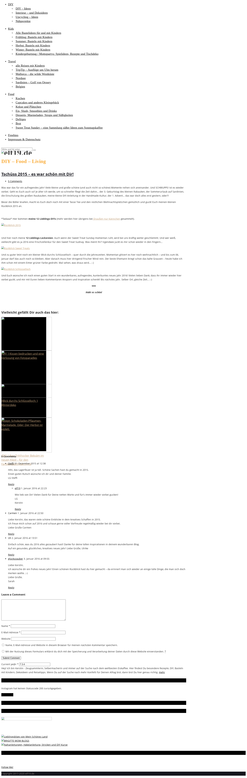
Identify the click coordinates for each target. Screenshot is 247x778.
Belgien (20, 86)
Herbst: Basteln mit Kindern (33, 45)
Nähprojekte (23, 21)
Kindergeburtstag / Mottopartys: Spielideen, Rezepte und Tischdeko (57, 54)
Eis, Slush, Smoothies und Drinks (36, 111)
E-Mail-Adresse (10, 632)
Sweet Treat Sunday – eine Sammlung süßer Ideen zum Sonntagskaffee (59, 127)
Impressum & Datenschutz (24, 139)
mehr (162, 672)
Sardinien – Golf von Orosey (33, 82)
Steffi (11, 463)
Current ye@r (9, 664)
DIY (10, 4)
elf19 (17, 488)
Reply (11, 484)
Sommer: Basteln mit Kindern (34, 41)
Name (5, 626)
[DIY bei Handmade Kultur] (34, 744)
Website (5, 638)
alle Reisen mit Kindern (30, 65)
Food (11, 94)
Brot (18, 123)
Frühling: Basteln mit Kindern (34, 37)
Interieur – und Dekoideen (32, 12)
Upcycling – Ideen (27, 17)
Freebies (13, 135)
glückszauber (15, 558)
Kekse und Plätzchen (28, 106)
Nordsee (21, 78)
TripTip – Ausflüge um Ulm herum (37, 69)
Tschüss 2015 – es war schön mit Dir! (37, 174)
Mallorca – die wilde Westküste (35, 74)
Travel (12, 61)
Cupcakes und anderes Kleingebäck (37, 102)
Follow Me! (7, 694)
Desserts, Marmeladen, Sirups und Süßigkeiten (44, 115)
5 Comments (15, 181)
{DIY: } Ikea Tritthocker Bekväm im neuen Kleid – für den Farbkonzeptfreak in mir (22, 460)
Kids (11, 28)
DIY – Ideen (23, 8)
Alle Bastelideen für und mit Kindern (38, 33)
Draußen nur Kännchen (106, 218)
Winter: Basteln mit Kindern (33, 49)
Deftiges (21, 119)
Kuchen (20, 98)
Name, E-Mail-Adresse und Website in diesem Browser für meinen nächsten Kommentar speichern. (61, 645)
